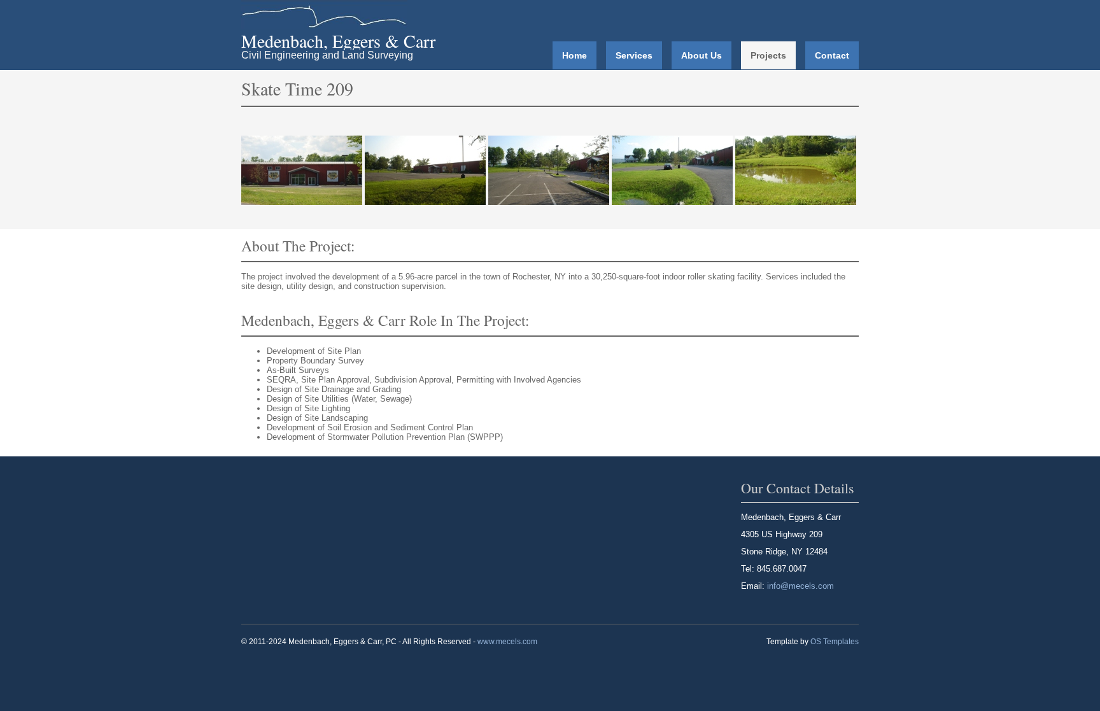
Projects (768, 55)
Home (574, 55)
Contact (832, 55)
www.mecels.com (507, 641)
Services (634, 55)
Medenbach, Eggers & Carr (338, 41)
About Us (701, 55)
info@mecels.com (800, 586)
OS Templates (834, 641)
